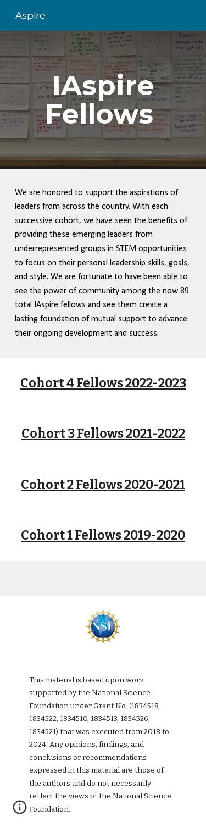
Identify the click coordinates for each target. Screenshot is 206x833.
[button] (20, 811)
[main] (103, 99)
